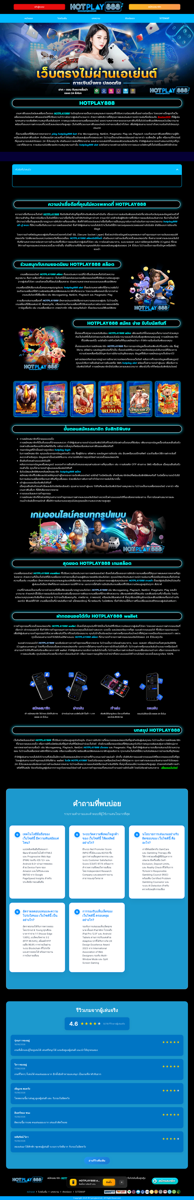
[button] (177, 169)
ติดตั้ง (109, 1182)
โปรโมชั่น (62, 18)
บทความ (96, 18)
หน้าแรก (29, 18)
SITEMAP (164, 18)
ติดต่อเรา (130, 18)
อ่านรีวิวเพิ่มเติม (97, 1160)
